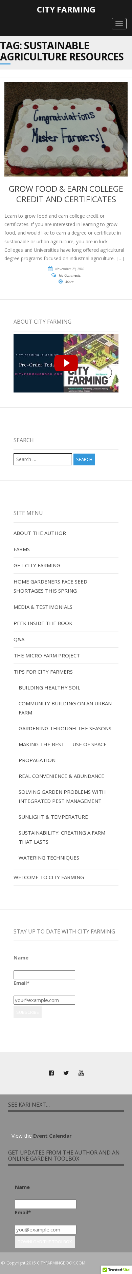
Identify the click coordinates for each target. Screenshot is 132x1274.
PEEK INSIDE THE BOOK (43, 623)
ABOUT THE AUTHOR (40, 533)
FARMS (22, 549)
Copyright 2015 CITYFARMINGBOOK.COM (45, 1263)
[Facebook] (51, 1073)
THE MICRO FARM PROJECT (47, 655)
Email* (21, 982)
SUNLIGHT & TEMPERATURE (53, 816)
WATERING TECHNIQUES (49, 857)
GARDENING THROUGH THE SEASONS (65, 728)
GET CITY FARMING (37, 565)
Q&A (19, 639)
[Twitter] (66, 1073)
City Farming (66, 9)
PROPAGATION (37, 760)
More (69, 281)
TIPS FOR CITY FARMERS (43, 671)
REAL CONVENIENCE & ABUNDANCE (61, 775)
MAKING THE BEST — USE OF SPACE (63, 744)
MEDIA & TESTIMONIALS (43, 606)
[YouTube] (81, 1073)
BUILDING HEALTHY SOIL (49, 687)
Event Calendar (52, 1135)
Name (21, 957)
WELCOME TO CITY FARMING (49, 877)
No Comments (70, 275)
